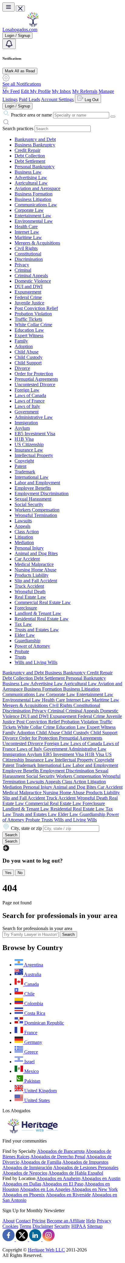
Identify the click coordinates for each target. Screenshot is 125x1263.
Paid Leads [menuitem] (29, 99)
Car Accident (27, 558)
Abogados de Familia (40, 1162)
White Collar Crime (33, 324)
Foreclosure (26, 607)
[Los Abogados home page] (32, 25)
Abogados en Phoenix (23, 1194)
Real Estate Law (30, 597)
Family (21, 341)
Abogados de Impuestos (85, 1162)
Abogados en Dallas (21, 1183)
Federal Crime (28, 297)
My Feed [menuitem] (11, 91)
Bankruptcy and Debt (35, 139)
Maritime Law (28, 237)
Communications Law (36, 204)
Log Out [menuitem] (91, 99)
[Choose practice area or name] (112, 116)
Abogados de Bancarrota (61, 1151)
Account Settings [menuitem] (57, 99)
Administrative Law (34, 417)
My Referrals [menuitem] (84, 91)
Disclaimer (42, 1226)
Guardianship (27, 640)
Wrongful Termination (36, 515)
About (8, 1220)
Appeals (22, 526)
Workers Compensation (37, 509)
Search (68, 934)
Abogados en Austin (100, 1178)
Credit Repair (27, 150)
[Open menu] (8, 7)
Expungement (28, 291)
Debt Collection (30, 155)
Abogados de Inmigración (27, 1167)
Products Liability (32, 575)
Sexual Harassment (33, 499)
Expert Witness (29, 335)
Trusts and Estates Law (37, 629)
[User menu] (4, 88)
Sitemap (95, 1226)
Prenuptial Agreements (36, 379)
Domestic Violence (33, 281)
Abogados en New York (94, 1189)
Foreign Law (27, 390)
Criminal (23, 270)
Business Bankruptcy (35, 144)
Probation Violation (33, 313)
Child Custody (28, 357)
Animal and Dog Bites (36, 553)
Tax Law (23, 624)
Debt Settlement (30, 161)
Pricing (39, 1220)
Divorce (22, 368)
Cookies (10, 1226)
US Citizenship (29, 444)
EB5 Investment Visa (35, 433)
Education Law (29, 330)
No (20, 872)
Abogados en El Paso (62, 1183)
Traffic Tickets (28, 319)
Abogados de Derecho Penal (57, 1156)
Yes (8, 872)
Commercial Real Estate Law (43, 602)
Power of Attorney (32, 646)
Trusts (20, 656)
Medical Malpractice (34, 564)
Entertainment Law (33, 215)
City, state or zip (26, 828)
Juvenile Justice (29, 302)
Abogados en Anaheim (58, 1178)
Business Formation (33, 193)
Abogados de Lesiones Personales (85, 1167)
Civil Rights (26, 248)
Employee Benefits (33, 488)
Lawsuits (23, 520)
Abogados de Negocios (24, 1173)
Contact (23, 1220)
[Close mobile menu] (20, 8)
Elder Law (25, 635)
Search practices (17, 128)
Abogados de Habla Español (75, 1173)
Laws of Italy (27, 406)
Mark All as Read (20, 71)
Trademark (25, 471)
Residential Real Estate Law (42, 618)
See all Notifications (21, 84)
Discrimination (29, 259)
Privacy (22, 264)
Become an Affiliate (66, 1220)
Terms (25, 1226)
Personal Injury (29, 548)
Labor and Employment (37, 482)
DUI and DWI (28, 286)
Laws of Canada (30, 395)
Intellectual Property (34, 455)
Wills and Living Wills (36, 662)
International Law (32, 477)
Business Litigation (33, 199)
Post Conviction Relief (36, 308)
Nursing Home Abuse (35, 569)
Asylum (22, 428)
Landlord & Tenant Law (38, 613)
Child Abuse (27, 351)
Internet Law (27, 232)
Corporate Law (29, 210)
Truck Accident (29, 586)
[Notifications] (9, 44)
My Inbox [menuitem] (61, 91)
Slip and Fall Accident (36, 580)
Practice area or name (31, 114)
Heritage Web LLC (46, 1249)
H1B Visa (24, 439)
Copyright (24, 460)
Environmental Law (34, 221)
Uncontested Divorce (35, 384)
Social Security (29, 504)
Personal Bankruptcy (35, 166)
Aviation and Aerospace (37, 188)
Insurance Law (29, 449)
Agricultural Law (31, 183)
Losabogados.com (19, 29)
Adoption (24, 346)
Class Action (27, 531)
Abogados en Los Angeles (45, 1189)
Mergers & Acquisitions (37, 242)
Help (91, 1220)
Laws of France (30, 400)
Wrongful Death (30, 591)
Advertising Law (31, 177)
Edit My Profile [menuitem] (36, 91)
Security (62, 1226)
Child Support (28, 362)
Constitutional (28, 253)
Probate (22, 651)
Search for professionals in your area (37, 928)
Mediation (24, 542)
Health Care (26, 226)
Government (27, 411)
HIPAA (78, 1226)
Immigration (26, 422)
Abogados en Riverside (68, 1194)
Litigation (24, 537)
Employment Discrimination (42, 493)
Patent (20, 466)
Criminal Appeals (31, 275)
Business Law (28, 172)
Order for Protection (34, 373)
